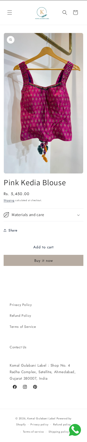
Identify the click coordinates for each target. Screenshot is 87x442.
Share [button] (12, 230)
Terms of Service (23, 326)
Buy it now (43, 260)
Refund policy (62, 424)
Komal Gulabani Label (41, 418)
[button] (9, 12)
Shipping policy (59, 432)
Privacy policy (39, 424)
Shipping (9, 200)
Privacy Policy (21, 304)
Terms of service (33, 432)
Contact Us (18, 347)
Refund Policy (20, 315)
